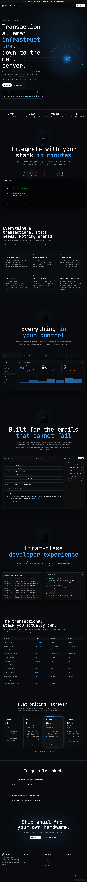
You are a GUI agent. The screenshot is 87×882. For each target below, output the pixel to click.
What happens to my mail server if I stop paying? (43, 800)
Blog (40, 5)
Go (46, 175)
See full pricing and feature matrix (42, 751)
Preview (74, 458)
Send (81, 458)
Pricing (23, 5)
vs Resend (48, 857)
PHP (41, 175)
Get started (80, 5)
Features (16, 5)
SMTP (62, 175)
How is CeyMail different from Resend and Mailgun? (43, 779)
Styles (7, 458)
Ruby (36, 175)
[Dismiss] (85, 880)
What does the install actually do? (43, 784)
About (68, 857)
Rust (52, 175)
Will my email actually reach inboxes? (43, 790)
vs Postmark (48, 865)
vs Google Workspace (51, 868)
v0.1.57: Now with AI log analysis (11, 20)
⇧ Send (38, 575)
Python (30, 175)
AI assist (15, 458)
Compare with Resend (49, 837)
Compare (34, 5)
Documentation (18, 85)
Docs (28, 5)
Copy (40, 92)
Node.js (24, 175)
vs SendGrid (48, 862)
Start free (34, 837)
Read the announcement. (57, 1)
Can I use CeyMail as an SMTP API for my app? (43, 795)
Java (57, 175)
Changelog (46, 5)
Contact (72, 5)
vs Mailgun (48, 859)
